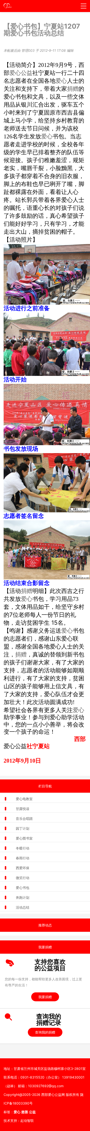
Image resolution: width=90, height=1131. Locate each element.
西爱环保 (22, 868)
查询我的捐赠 (45, 1032)
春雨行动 (22, 858)
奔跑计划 (22, 897)
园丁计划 (22, 828)
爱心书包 (22, 888)
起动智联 (27, 1120)
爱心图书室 (24, 838)
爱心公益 (20, 72)
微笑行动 (22, 878)
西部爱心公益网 (53, 1094)
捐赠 (72, 88)
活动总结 (22, 907)
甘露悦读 (22, 809)
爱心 (61, 80)
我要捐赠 (45, 997)
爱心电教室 (24, 799)
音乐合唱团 (24, 818)
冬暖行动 (22, 848)
